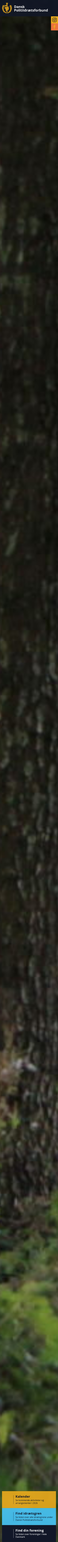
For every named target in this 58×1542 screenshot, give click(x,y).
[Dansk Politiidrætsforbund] (25, 8)
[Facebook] (54, 26)
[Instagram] (54, 19)
